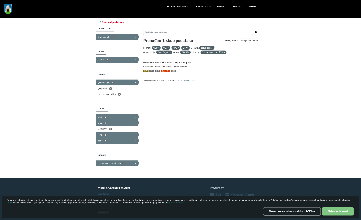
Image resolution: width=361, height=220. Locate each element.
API (181, 80)
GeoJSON (165, 71)
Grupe (220, 6)
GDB (173, 71)
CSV (146, 71)
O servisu (236, 6)
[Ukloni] (158, 48)
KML (151, 71)
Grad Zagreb (103, 194)
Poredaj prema (231, 40)
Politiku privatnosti (176, 202)
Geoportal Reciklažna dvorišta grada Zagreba (167, 62)
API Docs (191, 80)
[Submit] (256, 32)
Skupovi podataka (177, 6)
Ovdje (10, 202)
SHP (157, 71)
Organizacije (203, 6)
